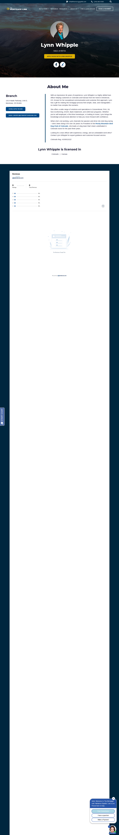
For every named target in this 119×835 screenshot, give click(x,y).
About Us (74, 9)
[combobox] (111, 1)
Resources (63, 9)
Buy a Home (43, 9)
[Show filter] (103, 206)
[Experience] (63, 64)
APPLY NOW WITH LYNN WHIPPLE (59, 56)
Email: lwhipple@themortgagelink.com (23, 115)
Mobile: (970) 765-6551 (16, 109)
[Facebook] (56, 64)
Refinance (54, 9)
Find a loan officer (88, 9)
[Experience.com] (62, 275)
